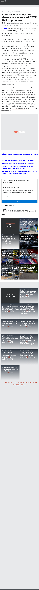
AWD (26, 211)
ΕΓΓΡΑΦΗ (19, 201)
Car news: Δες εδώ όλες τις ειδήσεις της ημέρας (17, 160)
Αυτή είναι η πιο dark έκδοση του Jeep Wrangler (17, 163)
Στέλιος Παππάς (6, 25)
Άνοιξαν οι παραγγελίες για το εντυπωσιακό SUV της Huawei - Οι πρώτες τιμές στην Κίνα (19, 172)
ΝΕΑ (8, 12)
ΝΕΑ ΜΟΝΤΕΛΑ (15, 12)
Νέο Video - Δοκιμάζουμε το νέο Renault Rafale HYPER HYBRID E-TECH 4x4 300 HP (17, 167)
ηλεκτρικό (32, 211)
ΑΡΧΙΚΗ (3, 12)
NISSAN (12, 206)
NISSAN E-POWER (18, 211)
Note (10, 211)
